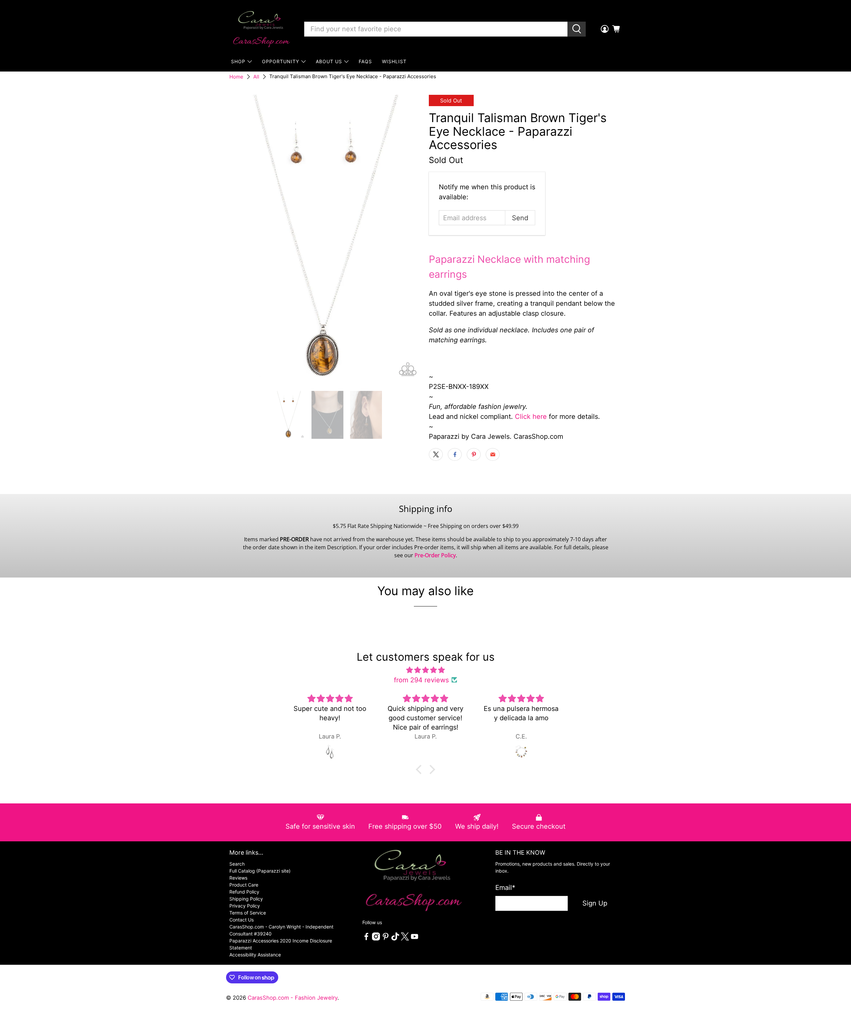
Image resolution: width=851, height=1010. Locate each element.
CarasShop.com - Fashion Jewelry (292, 997)
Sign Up (594, 903)
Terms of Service (247, 913)
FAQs (365, 61)
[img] (425, 670)
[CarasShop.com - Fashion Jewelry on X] (405, 938)
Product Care (243, 885)
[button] (420, 769)
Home (236, 76)
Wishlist (394, 61)
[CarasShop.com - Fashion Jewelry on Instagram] (376, 938)
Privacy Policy (244, 906)
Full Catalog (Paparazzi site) (260, 871)
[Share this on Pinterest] (474, 454)
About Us (329, 61)
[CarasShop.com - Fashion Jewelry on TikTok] (395, 938)
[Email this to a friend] (493, 454)
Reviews (238, 878)
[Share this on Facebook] (455, 454)
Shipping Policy (246, 899)
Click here (531, 417)
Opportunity (280, 61)
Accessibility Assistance (255, 954)
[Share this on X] (436, 454)
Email (505, 888)
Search (237, 864)
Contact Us (241, 920)
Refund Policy (244, 892)
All (256, 76)
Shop (238, 61)
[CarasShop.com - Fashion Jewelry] (261, 29)
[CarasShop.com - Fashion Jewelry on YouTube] (415, 938)
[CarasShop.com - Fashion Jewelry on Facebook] (366, 938)
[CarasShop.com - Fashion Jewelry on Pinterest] (386, 938)
